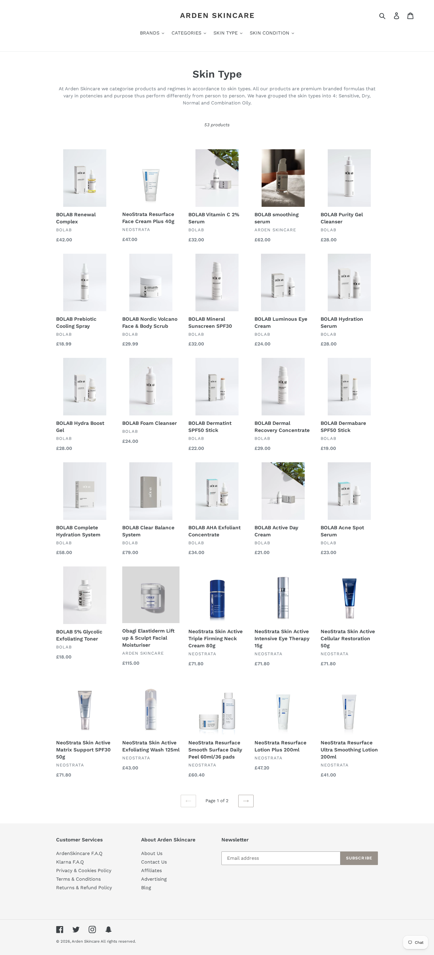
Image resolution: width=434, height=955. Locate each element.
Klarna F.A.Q (70, 862)
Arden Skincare (86, 941)
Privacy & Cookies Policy (83, 870)
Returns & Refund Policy (84, 887)
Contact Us (154, 862)
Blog (146, 887)
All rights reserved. (118, 941)
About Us (151, 853)
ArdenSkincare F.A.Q (79, 853)
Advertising (154, 879)
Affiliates (151, 870)
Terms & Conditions (78, 879)
